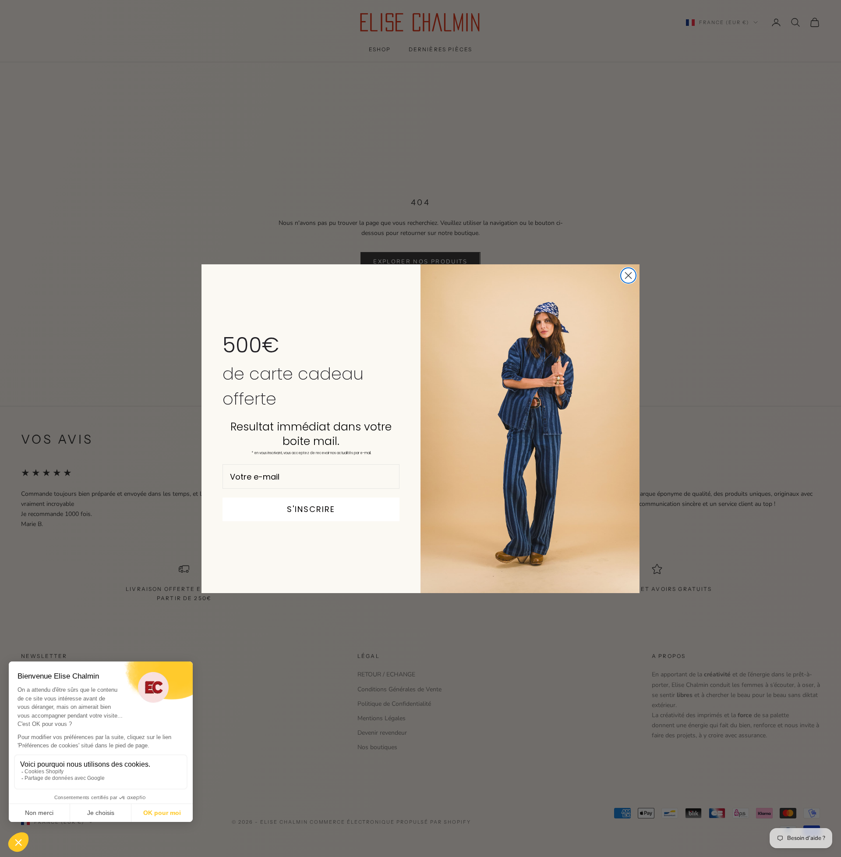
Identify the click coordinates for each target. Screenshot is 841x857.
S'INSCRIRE (311, 509)
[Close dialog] (628, 275)
